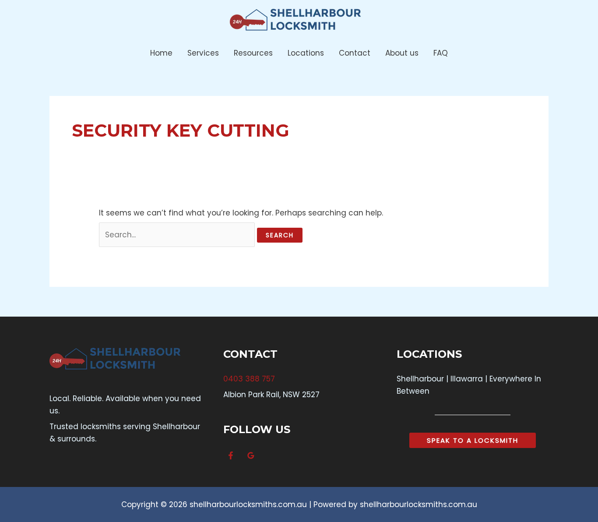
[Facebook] (230, 455)
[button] (472, 440)
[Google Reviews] (250, 455)
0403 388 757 (249, 379)
